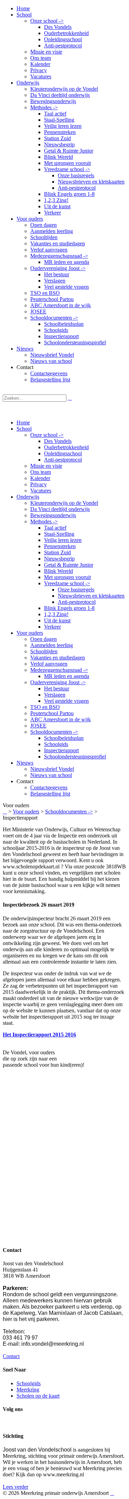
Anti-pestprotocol (63, 460)
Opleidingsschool (63, 453)
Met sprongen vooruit (67, 577)
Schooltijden (43, 651)
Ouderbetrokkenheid (66, 447)
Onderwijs (28, 497)
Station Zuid (57, 552)
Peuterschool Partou (52, 713)
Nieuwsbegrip (59, 559)
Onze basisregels (76, 589)
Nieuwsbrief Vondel (52, 769)
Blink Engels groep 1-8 (69, 608)
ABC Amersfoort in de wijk (60, 719)
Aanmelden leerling (51, 645)
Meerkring (28, 1389)
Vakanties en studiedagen (57, 657)
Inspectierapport (61, 750)
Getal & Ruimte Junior (68, 565)
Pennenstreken (60, 546)
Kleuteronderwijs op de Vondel (64, 503)
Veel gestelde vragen (66, 701)
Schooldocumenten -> (54, 732)
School (24, 429)
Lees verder (15, 1487)
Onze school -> (47, 435)
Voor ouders (30, 633)
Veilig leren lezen (63, 540)
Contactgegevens (48, 787)
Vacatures (40, 490)
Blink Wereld (58, 571)
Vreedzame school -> (67, 583)
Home (23, 422)
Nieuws (25, 763)
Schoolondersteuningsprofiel (75, 756)
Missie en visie (46, 466)
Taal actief (55, 528)
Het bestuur (56, 688)
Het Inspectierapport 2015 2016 (39, 1034)
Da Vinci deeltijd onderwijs (60, 509)
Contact (11, 1356)
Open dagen (43, 639)
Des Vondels (58, 441)
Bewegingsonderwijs (53, 515)
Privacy (38, 484)
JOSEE (38, 726)
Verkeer (52, 627)
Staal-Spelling (59, 534)
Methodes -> (44, 521)
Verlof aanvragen (48, 664)
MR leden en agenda (66, 676)
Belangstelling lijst (50, 794)
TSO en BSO (45, 707)
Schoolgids (56, 744)
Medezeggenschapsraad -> (59, 670)
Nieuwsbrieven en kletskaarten (91, 596)
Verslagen (54, 695)
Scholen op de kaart (38, 1396)
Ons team (40, 472)
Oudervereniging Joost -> (58, 682)
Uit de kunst (57, 620)
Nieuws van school (51, 775)
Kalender (40, 478)
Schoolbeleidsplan (64, 738)
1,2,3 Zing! (56, 614)
